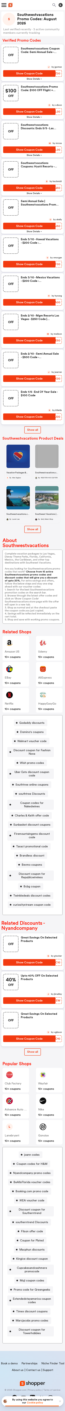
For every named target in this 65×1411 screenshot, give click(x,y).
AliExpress (45, 677)
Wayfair (43, 1083)
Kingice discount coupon (32, 1258)
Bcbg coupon (32, 886)
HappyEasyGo (47, 703)
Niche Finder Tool (52, 1363)
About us (18, 1370)
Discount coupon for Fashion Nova (31, 752)
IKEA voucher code (31, 1200)
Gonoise (43, 1135)
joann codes (32, 1154)
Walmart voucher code (32, 741)
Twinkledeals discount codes (31, 895)
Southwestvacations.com (47, 473)
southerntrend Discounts (32, 1222)
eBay (8, 677)
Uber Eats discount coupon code (32, 774)
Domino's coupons (32, 732)
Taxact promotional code (32, 846)
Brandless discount (32, 855)
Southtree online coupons (31, 784)
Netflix (9, 703)
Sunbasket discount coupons (31, 824)
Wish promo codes (32, 762)
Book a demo (9, 1363)
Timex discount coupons (32, 1311)
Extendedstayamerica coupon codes (32, 1300)
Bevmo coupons (32, 864)
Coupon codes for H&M (31, 1163)
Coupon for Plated (32, 1240)
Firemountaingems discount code (32, 835)
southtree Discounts (32, 793)
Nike (41, 1109)
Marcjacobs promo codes (32, 1320)
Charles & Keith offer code (32, 815)
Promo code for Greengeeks (32, 1289)
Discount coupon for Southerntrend (32, 1211)
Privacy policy (35, 1390)
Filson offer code (32, 1231)
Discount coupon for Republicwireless (32, 875)
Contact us (33, 1370)
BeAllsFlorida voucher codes (31, 1182)
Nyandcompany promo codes (32, 1173)
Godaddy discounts (31, 722)
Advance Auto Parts (18, 1109)
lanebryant (12, 1135)
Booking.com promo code (31, 1191)
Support (48, 1370)
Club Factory (13, 1083)
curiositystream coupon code (32, 904)
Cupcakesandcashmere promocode (32, 1269)
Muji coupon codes (32, 1280)
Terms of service (51, 1390)
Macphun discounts (32, 1249)
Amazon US (12, 651)
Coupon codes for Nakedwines (32, 804)
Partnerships (29, 1363)
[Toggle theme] (61, 5)
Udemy (42, 651)
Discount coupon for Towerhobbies (32, 1331)
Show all (32, 429)
